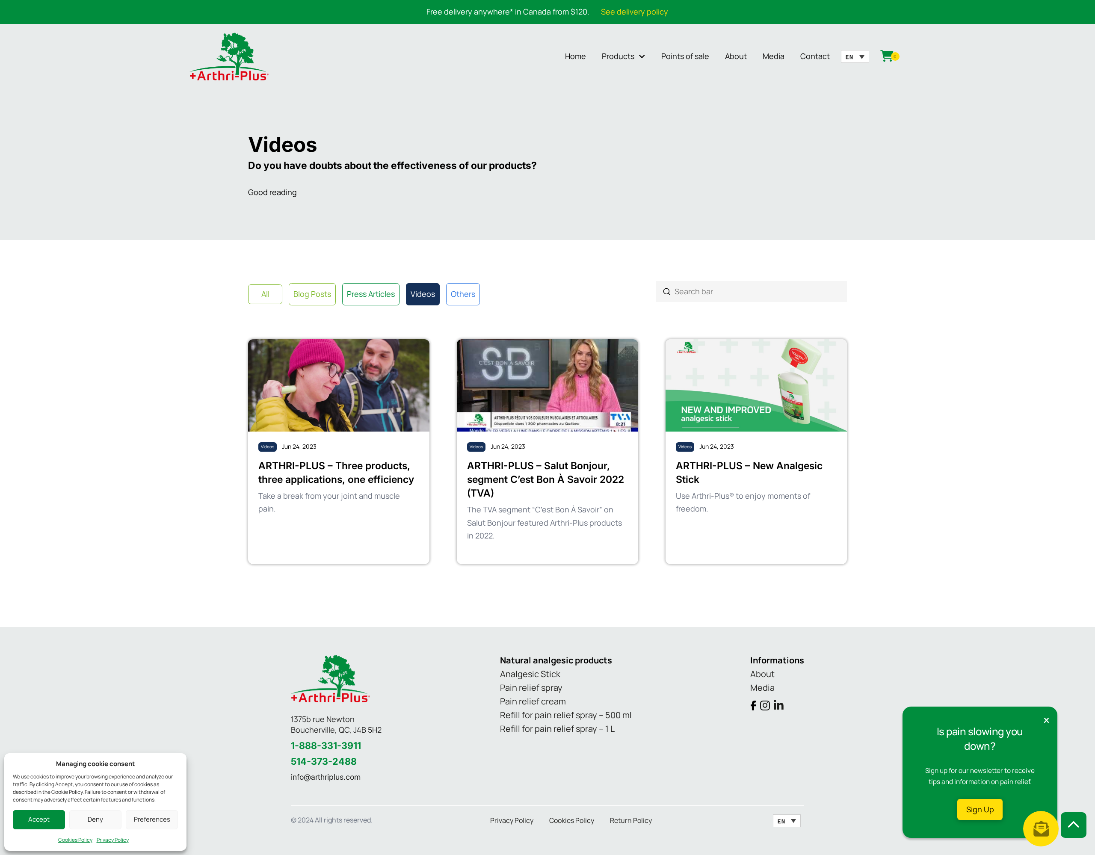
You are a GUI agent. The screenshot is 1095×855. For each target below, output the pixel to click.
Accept (39, 819)
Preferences (152, 819)
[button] (1041, 828)
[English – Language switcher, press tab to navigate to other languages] (855, 56)
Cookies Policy (75, 840)
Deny (95, 819)
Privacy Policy (113, 840)
